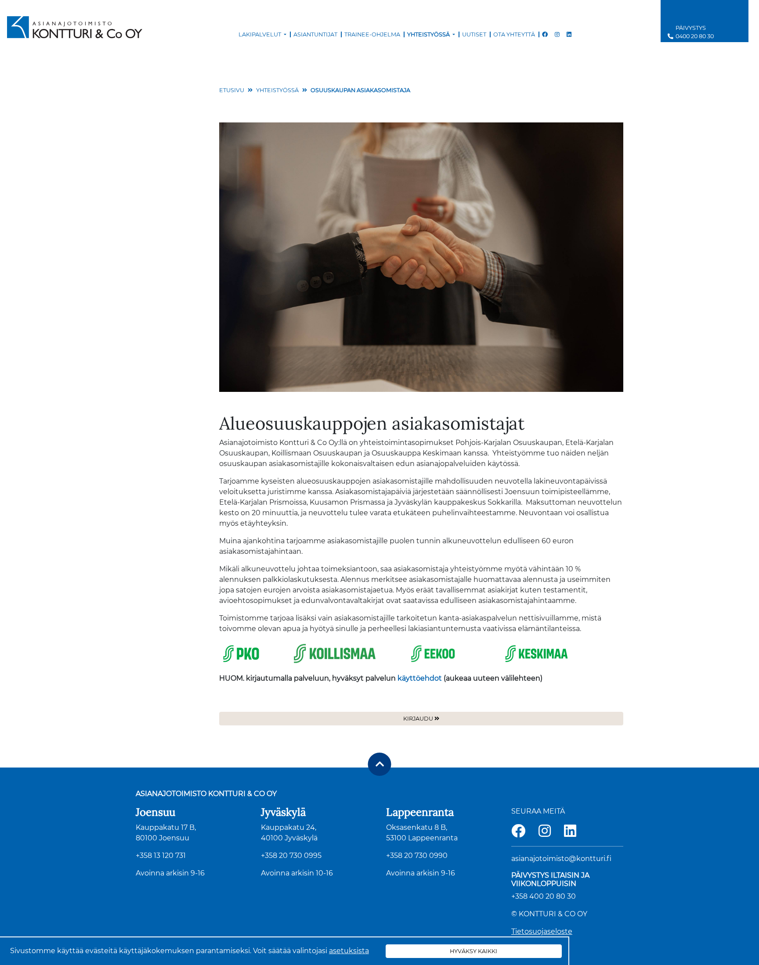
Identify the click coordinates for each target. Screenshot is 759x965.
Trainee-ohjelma (372, 34)
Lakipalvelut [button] (260, 34)
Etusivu (231, 90)
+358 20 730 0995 (291, 855)
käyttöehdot (420, 678)
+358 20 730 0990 (417, 855)
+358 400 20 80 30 (543, 896)
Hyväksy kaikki (473, 951)
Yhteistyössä (277, 90)
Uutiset (474, 34)
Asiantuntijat (315, 34)
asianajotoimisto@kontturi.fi (561, 858)
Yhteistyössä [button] (429, 34)
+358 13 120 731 (161, 855)
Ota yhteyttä (514, 34)
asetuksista (349, 951)
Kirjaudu (418, 718)
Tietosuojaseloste (541, 931)
